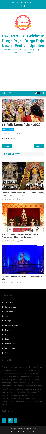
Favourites (9, 312)
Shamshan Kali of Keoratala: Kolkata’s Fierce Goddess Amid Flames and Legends (20, 236)
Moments (8, 335)
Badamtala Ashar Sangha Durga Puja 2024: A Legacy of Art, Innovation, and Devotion (23, 194)
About (13, 431)
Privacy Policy (32, 431)
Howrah (8, 330)
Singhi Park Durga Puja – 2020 (8, 146)
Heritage (8, 321)
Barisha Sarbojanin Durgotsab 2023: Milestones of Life (22, 277)
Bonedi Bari (9, 303)
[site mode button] (37, 93)
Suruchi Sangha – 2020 (40, 146)
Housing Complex (11, 325)
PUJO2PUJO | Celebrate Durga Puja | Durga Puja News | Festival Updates (23, 41)
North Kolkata (10, 344)
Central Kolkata (10, 307)
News (7, 339)
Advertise (21, 431)
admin (21, 133)
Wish (6, 353)
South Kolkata (8, 129)
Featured (8, 316)
